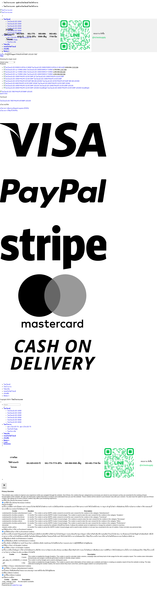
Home (2, 54)
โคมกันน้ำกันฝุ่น (12, 429)
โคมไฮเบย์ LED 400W (14, 422)
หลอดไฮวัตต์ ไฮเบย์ (10, 46)
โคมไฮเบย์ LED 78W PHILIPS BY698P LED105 (15, 101)
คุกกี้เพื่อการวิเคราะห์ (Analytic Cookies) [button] (14, 545)
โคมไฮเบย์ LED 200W (14, 26)
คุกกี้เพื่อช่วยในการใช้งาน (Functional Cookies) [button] (17, 529)
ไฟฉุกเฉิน (7, 44)
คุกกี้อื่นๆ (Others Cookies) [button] (10, 573)
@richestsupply (99, 37)
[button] (1, 56)
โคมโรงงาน (7, 386)
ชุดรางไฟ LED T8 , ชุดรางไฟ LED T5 (19, 426)
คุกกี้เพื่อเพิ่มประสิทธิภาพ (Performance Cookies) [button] (17, 538)
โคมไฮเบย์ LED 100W (14, 21)
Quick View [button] (3, 93)
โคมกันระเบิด (11, 42)
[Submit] (8, 55)
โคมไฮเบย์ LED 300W (14, 30)
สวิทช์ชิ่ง (6, 49)
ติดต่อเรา (6, 51)
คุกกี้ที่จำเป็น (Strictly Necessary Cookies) (17, 502)
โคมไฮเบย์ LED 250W (14, 28)
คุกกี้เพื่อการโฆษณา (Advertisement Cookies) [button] (16, 566)
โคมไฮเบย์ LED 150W (14, 24)
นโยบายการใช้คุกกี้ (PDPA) (9, 110)
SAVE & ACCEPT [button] (7, 583)
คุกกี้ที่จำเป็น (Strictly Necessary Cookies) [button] (15, 500)
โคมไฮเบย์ (7, 19)
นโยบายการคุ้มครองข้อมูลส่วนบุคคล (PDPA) (14, 108)
